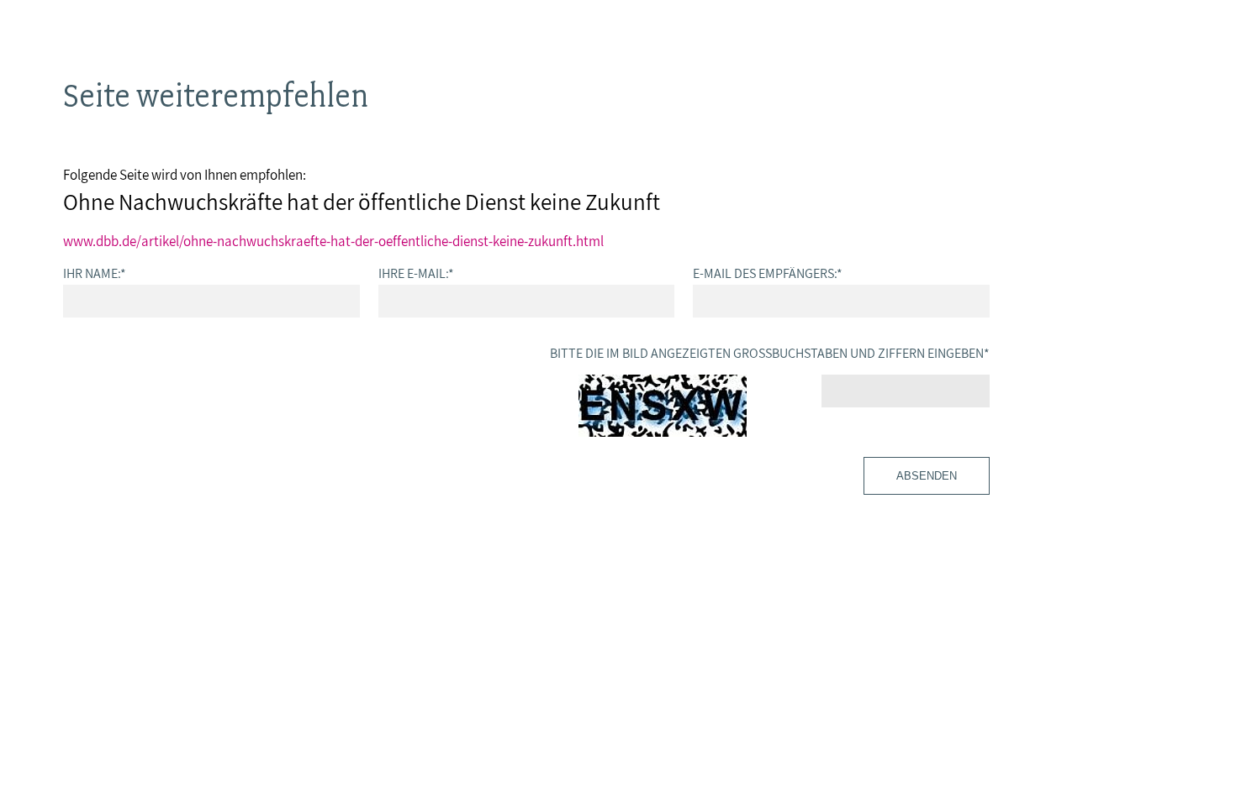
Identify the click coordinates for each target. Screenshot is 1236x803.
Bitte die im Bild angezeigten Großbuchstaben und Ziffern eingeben (770, 352)
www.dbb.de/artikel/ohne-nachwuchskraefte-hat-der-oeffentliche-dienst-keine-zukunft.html (333, 241)
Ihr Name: (94, 273)
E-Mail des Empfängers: (767, 273)
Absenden (926, 476)
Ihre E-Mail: (416, 273)
